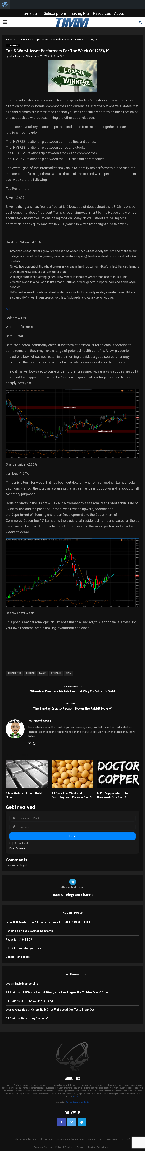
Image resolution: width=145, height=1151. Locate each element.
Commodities (13, 45)
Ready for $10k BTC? (19, 939)
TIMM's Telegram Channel (72, 895)
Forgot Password (17, 848)
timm (68, 673)
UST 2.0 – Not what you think (23, 948)
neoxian (30, 673)
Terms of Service (43, 1147)
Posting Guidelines (98, 1147)
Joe (8, 983)
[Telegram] (82, 1122)
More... (76, 1096)
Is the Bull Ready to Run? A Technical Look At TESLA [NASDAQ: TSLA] (48, 922)
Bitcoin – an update (18, 956)
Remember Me (22, 843)
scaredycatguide (16, 1009)
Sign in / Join (30, 14)
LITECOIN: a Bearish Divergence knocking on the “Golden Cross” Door (64, 992)
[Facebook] (61, 1122)
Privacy (81, 1147)
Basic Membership (26, 983)
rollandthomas (16, 56)
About (119, 13)
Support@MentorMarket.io (77, 1102)
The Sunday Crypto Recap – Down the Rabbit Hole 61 (72, 709)
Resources (102, 13)
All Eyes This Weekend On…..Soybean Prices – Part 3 (72, 795)
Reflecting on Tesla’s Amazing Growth (29, 930)
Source (11, 309)
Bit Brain (11, 992)
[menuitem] (5, 4)
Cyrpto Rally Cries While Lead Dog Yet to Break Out (62, 1009)
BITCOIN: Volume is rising (36, 1001)
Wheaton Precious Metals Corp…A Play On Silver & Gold (72, 691)
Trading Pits (80, 13)
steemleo (56, 673)
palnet (42, 673)
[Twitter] (71, 1122)
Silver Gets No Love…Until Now (24, 795)
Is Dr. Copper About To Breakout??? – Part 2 (112, 795)
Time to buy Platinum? (34, 1018)
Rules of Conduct (64, 1147)
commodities (15, 673)
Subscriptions (55, 13)
